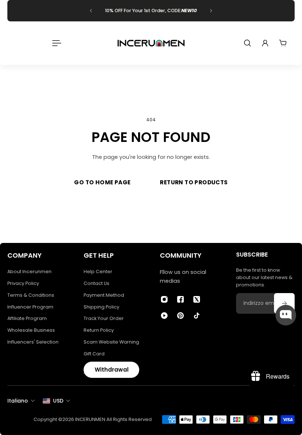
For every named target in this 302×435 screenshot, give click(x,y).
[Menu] (55, 43)
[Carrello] (283, 43)
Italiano (17, 400)
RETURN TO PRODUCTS (194, 182)
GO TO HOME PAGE (102, 182)
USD (58, 400)
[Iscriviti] (284, 303)
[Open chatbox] (285, 315)
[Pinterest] (180, 315)
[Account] (265, 43)
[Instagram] (164, 299)
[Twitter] (197, 299)
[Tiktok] (197, 315)
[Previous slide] (91, 10)
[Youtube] (164, 315)
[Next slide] (211, 10)
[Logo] (151, 43)
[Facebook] (180, 299)
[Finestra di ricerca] (247, 43)
